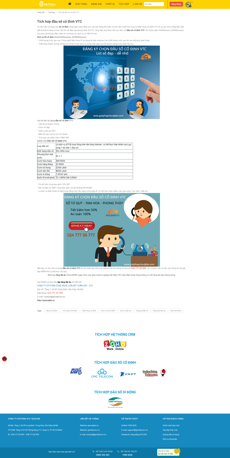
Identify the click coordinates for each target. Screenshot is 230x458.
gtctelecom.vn (94, 430)
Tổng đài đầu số (159, 311)
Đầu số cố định (52, 311)
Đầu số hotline (176, 311)
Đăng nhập (176, 4)
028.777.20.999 (32, 434)
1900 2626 (132, 425)
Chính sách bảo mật (171, 425)
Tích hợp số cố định (70, 311)
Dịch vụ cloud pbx (170, 439)
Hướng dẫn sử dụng (171, 434)
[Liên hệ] (4, 358)
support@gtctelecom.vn (138, 430)
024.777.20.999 (17, 434)
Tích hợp (51, 12)
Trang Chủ (41, 12)
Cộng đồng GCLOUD (138, 434)
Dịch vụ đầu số (125, 311)
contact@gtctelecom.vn (54, 297)
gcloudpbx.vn (93, 425)
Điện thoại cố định (89, 311)
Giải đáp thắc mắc (170, 430)
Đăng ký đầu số (142, 311)
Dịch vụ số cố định (108, 311)
